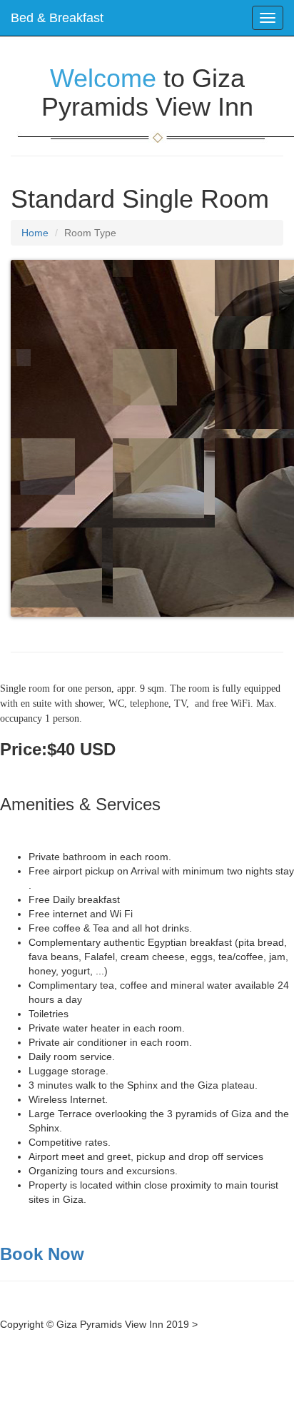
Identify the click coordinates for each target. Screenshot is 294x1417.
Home (35, 232)
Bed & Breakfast (57, 18)
